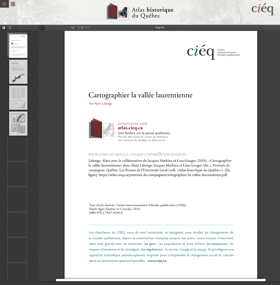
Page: (72, 27)
